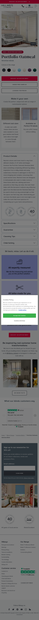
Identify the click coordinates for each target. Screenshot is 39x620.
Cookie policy (22, 310)
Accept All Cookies (19, 315)
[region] (19, 310)
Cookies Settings (19, 320)
